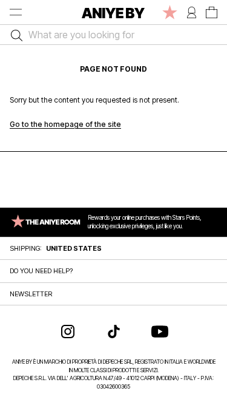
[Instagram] (68, 331)
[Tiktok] (114, 331)
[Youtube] (160, 331)
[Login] (191, 12)
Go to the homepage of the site (65, 124)
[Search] (13, 34)
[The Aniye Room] (169, 12)
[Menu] (16, 12)
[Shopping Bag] (211, 12)
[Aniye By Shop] (113, 12)
